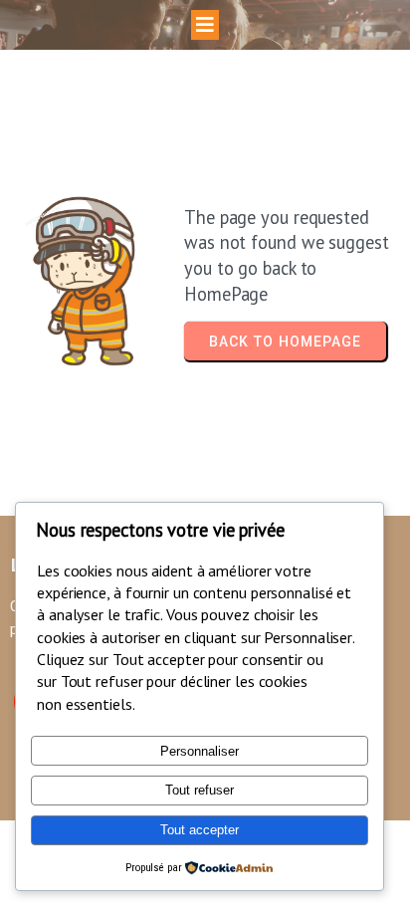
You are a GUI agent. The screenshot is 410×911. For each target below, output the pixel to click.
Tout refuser (199, 790)
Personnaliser (199, 751)
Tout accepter (199, 829)
